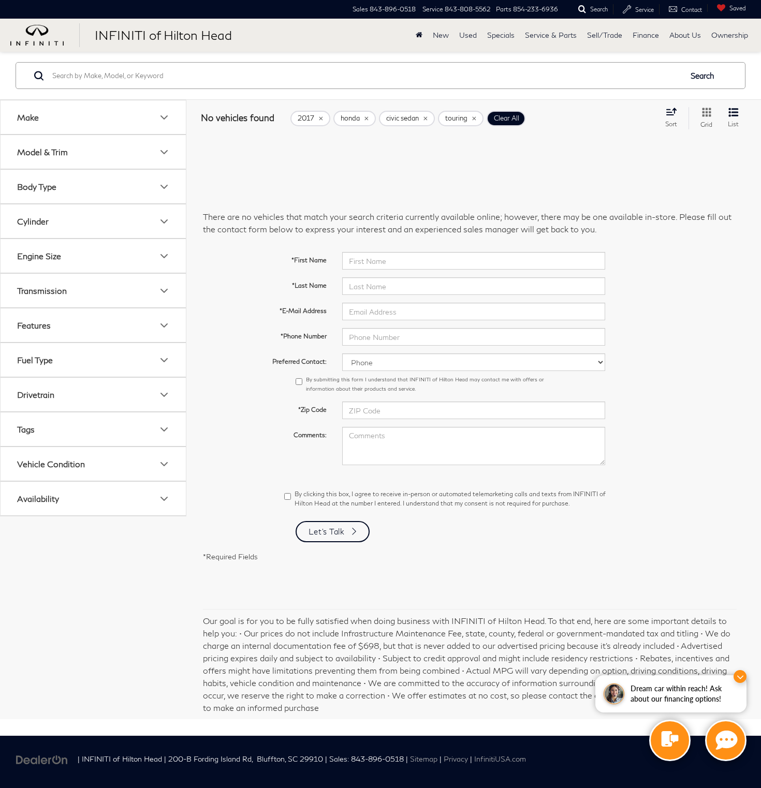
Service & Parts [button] (551, 35)
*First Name (309, 260)
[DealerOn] (42, 758)
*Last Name (309, 285)
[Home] (419, 35)
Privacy (456, 759)
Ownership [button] (729, 35)
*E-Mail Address (303, 311)
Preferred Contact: (299, 361)
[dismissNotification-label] (740, 676)
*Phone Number (304, 336)
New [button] (441, 35)
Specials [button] (501, 35)
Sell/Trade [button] (604, 35)
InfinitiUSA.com (500, 759)
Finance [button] (646, 35)
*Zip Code (312, 409)
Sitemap (423, 759)
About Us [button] (685, 35)
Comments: (310, 435)
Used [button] (468, 35)
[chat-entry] (670, 740)
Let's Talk (327, 531)
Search (702, 75)
